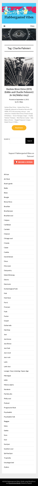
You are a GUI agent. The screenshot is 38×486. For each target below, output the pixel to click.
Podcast (7, 403)
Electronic (7, 284)
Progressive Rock (10, 407)
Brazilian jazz (8, 211)
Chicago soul (8, 238)
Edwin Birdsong (9, 275)
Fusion (6, 316)
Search (7, 139)
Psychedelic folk (9, 417)
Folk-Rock (7, 298)
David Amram (8, 257)
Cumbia (6, 252)
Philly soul (7, 398)
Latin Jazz (7, 366)
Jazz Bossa (7, 343)
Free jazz (7, 307)
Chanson (7, 234)
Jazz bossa (7, 339)
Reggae (6, 421)
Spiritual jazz (8, 453)
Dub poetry (8, 270)
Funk (5, 311)
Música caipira (9, 385)
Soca (5, 435)
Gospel (6, 321)
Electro (6, 279)
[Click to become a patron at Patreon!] (24, 165)
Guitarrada (7, 325)
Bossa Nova (8, 202)
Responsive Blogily (15, 483)
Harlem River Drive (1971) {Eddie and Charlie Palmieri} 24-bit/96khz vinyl (19, 92)
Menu (32, 26)
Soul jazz (7, 444)
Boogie (6, 197)
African (6, 174)
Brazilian (7, 206)
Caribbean (7, 225)
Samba (6, 430)
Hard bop (7, 330)
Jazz (5, 334)
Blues (6, 193)
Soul (5, 440)
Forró (6, 302)
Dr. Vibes (20, 102)
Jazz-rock (7, 357)
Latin (5, 362)
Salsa (5, 426)
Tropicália (7, 458)
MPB (5, 380)
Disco (6, 261)
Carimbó (7, 229)
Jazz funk (7, 348)
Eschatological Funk (11, 289)
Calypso (6, 220)
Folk (5, 293)
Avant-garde (8, 183)
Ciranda (6, 243)
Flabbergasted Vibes (19, 17)
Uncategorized (9, 462)
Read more (19, 128)
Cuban (6, 247)
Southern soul (8, 449)
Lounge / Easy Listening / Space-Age (16, 371)
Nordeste (7, 389)
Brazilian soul (8, 215)
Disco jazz (7, 266)
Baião (6, 188)
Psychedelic (8, 412)
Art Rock (7, 179)
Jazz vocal (7, 353)
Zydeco (6, 467)
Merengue (7, 376)
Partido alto (8, 394)
